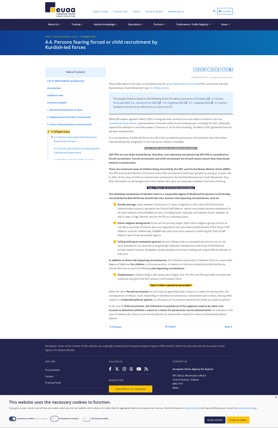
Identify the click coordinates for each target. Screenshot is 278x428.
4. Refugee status (88, 36)
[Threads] (131, 369)
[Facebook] (110, 369)
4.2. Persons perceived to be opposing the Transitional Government (77, 150)
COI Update (200, 98)
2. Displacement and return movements (69, 117)
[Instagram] (124, 369)
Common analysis (57, 102)
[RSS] (146, 369)
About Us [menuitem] (53, 24)
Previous (116, 326)
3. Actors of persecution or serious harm (69, 124)
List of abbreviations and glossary (65, 80)
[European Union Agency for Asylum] (60, 9)
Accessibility (226, 11)
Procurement (52, 370)
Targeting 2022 (175, 102)
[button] (214, 11)
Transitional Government (122, 123)
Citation (199, 69)
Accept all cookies (238, 420)
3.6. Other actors (159, 88)
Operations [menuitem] (134, 24)
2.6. (133, 102)
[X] (117, 369)
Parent (172, 326)
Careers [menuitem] (136, 11)
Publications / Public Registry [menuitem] (193, 24)
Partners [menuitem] (159, 24)
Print (226, 69)
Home (48, 36)
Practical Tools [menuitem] (120, 11)
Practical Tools (53, 382)
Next (227, 326)
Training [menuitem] (76, 24)
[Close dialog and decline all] (276, 397)
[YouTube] (139, 369)
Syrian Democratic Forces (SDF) (183, 83)
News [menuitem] (224, 24)
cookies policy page (247, 408)
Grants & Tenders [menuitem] (154, 11)
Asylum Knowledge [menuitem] (104, 24)
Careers (49, 376)
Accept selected (215, 420)
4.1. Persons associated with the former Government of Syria (75, 139)
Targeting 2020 (202, 102)
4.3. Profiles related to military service (74, 159)
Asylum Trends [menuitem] (100, 11)
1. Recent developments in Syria (64, 109)
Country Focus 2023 (146, 102)
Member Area (175, 11)
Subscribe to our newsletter (130, 389)
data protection (192, 408)
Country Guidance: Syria (65, 36)
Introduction (54, 88)
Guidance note (55, 95)
